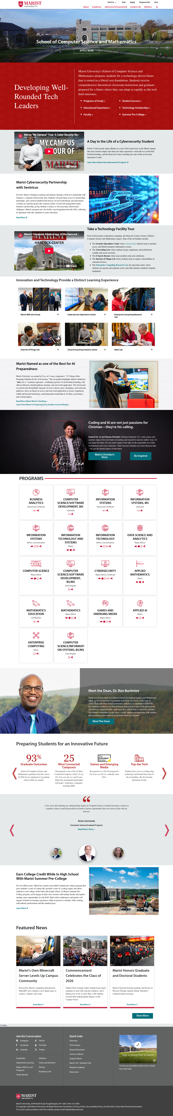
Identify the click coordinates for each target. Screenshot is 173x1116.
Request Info (144, 2)
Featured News (31, 928)
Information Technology (105, 537)
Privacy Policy (79, 1106)
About (86, 7)
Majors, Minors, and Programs (24, 1068)
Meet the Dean (101, 721)
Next (161, 771)
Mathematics (70, 610)
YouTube (42, 1045)
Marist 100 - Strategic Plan (80, 1063)
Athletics (148, 7)
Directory (73, 1040)
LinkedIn (24, 1049)
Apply (132, 2)
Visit (124, 2)
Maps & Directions (77, 1049)
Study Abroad (22, 1074)
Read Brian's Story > (86, 829)
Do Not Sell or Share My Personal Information (123, 1106)
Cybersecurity (105, 571)
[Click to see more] (58, 315)
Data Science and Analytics (139, 537)
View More (142, 1015)
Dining (42, 1067)
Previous (12, 771)
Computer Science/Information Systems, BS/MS (70, 646)
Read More (20, 217)
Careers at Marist (76, 1054)
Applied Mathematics (140, 572)
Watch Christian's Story (104, 456)
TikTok (41, 1040)
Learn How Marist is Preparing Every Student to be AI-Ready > (42, 405)
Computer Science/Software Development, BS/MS (70, 576)
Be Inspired (140, 456)
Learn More (21, 908)
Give (156, 2)
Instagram (24, 1040)
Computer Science (36, 571)
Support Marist (76, 1058)
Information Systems (36, 537)
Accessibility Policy (95, 1106)
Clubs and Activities (47, 1062)
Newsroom (74, 1072)
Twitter (42, 1049)
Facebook (24, 1045)
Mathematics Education (36, 612)
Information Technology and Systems (70, 538)
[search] (157, 7)
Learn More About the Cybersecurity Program (107, 162)
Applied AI (140, 610)
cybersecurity (131, 243)
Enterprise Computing (36, 644)
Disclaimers (67, 1106)
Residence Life (45, 1071)
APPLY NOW (86, 50)
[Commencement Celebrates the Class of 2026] (85, 950)
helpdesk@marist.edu (74, 1109)
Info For (111, 2)
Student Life (135, 7)
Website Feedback (77, 1067)
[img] (167, 49)
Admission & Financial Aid (116, 7)
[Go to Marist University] (28, 3)
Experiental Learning (25, 1062)
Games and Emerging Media (105, 612)
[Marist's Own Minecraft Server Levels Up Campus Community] (38, 950)
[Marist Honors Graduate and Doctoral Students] (132, 950)
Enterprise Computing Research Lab (112, 264)
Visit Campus (75, 1045)
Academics (96, 7)
